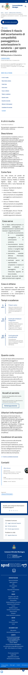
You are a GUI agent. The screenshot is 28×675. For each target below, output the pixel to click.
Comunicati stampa (13, 622)
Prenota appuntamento (13, 653)
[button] (26, 1)
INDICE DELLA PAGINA (6, 73)
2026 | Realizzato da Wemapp (14, 668)
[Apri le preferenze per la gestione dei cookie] (2, 672)
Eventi (13, 624)
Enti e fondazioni (13, 586)
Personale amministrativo (13, 589)
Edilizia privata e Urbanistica (15, 12)
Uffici (13, 584)
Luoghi (13, 591)
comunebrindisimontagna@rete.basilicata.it (13, 646)
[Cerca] (25, 6)
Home (2, 12)
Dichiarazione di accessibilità (13, 658)
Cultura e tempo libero (13, 598)
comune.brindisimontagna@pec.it (13, 644)
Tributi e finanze (13, 611)
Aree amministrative (13, 580)
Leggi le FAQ (13, 655)
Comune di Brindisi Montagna (17, 6)
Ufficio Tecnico (7, 468)
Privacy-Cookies (4, 665)
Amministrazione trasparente (13, 632)
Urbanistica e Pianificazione (13, 604)
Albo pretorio (13, 630)
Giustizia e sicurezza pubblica (13, 609)
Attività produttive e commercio (13, 602)
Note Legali (12, 665)
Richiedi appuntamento (10, 406)
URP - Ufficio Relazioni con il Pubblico (13, 648)
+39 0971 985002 (13, 642)
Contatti (13, 635)
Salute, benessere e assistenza (13, 615)
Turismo (13, 606)
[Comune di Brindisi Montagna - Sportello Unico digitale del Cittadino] (7, 6)
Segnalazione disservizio (13, 657)
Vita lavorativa (13, 600)
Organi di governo (13, 582)
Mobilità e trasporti (13, 608)
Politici (13, 588)
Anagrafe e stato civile (13, 597)
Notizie (13, 620)
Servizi (6, 12)
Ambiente (13, 613)
